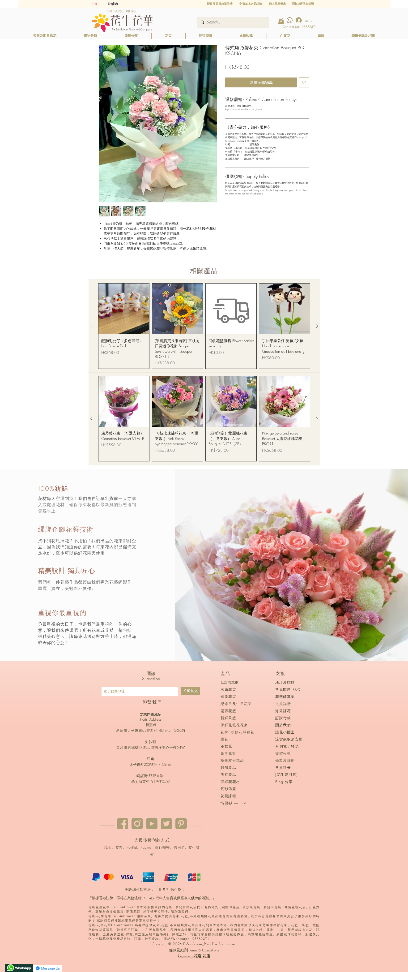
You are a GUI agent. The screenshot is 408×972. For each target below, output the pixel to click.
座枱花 (226, 746)
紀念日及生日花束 (236, 703)
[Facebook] (122, 823)
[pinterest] (181, 823)
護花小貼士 (285, 732)
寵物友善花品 (232, 760)
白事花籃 (228, 753)
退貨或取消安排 (289, 739)
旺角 (150, 759)
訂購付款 (174, 889)
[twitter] (166, 823)
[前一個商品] (91, 326)
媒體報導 (283, 753)
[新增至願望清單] (304, 82)
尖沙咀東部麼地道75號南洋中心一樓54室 (150, 747)
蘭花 (224, 739)
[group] (204, 326)
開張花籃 (228, 711)
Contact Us (290, 27)
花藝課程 (228, 796)
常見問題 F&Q (288, 689)
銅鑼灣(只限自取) (150, 776)
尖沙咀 (150, 742)
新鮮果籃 (228, 718)
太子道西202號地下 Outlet (151, 764)
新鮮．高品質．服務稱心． (122, 11)
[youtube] (151, 823)
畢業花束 (228, 696)
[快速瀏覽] (123, 309)
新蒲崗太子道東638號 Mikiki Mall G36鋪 (150, 730)
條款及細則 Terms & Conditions (194, 950)
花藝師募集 (285, 696)
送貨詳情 (283, 703)
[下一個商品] (317, 326)
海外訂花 (283, 711)
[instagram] (137, 823)
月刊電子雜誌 (287, 746)
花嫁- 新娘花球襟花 (237, 732)
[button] (277, 4)
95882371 (309, 27)
